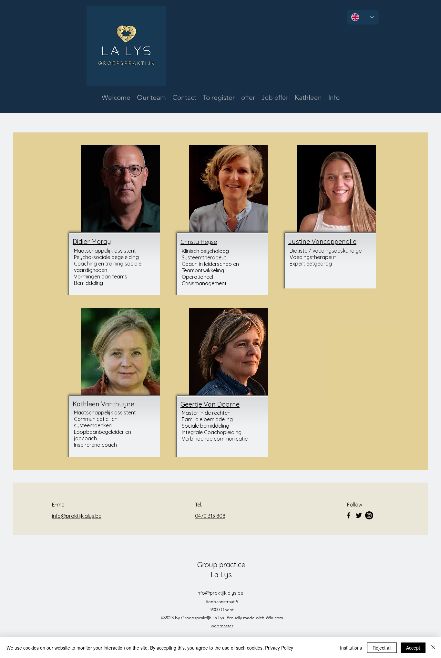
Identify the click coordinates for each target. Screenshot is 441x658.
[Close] (433, 647)
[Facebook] (348, 515)
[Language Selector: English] (363, 17)
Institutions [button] (351, 647)
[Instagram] (369, 515)
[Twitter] (359, 515)
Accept (413, 647)
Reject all (382, 647)
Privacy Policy (279, 647)
